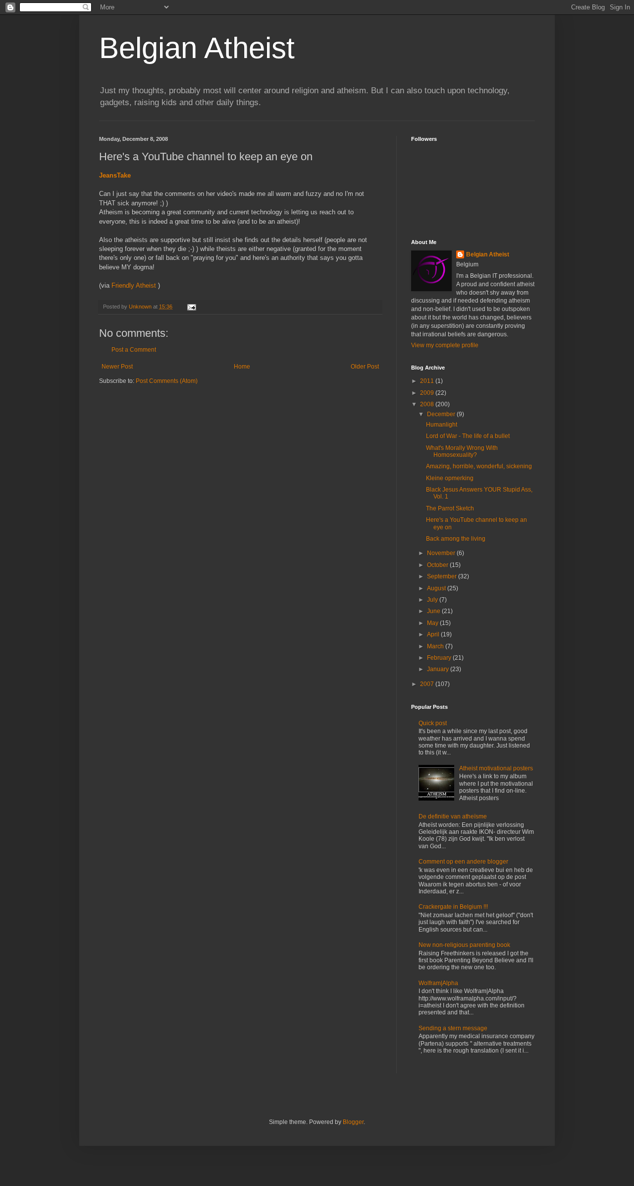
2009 (427, 392)
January (438, 669)
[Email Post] (191, 307)
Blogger (353, 1122)
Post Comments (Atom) (167, 380)
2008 (427, 404)
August (437, 588)
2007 (427, 684)
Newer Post (117, 366)
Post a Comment (133, 349)
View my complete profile (444, 345)
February (440, 657)
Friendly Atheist (133, 285)
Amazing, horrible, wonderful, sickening (479, 466)
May (433, 623)
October (438, 565)
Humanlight (441, 424)
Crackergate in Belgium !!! (453, 906)
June (434, 611)
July (433, 599)
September (442, 576)
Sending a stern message (453, 1028)
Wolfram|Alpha (438, 983)
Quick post (433, 723)
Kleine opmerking (450, 478)
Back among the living (455, 538)
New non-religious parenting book (464, 944)
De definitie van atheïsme (453, 816)
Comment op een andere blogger (463, 861)
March (436, 646)
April (434, 634)
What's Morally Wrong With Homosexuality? (462, 451)
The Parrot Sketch (450, 508)
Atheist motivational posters (496, 768)
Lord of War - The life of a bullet (468, 436)
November (442, 553)
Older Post (365, 366)
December (442, 414)
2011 (427, 380)
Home (242, 366)
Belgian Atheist (197, 47)
